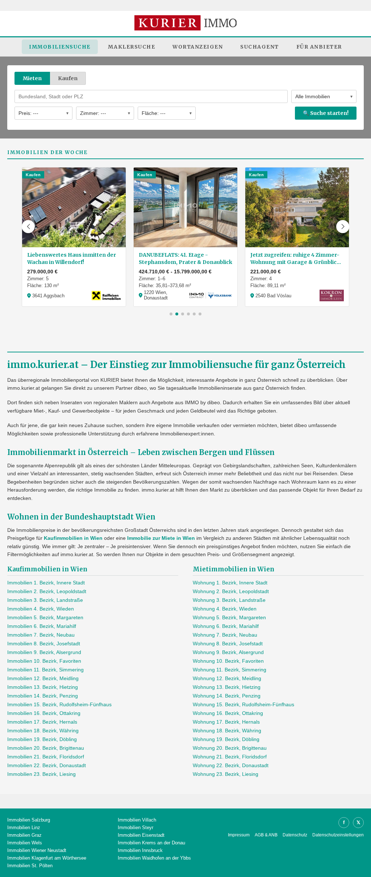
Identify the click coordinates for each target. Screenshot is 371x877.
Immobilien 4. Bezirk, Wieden (40, 609)
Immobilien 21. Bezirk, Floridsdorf (45, 757)
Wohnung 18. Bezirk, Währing (227, 730)
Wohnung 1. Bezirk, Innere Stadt (230, 583)
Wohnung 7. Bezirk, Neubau (225, 635)
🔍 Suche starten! (326, 113)
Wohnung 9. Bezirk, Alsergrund (228, 652)
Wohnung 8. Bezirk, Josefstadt (228, 643)
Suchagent (259, 47)
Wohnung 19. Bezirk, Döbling (226, 739)
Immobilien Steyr (135, 827)
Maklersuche (131, 47)
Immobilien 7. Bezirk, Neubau (41, 635)
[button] (28, 226)
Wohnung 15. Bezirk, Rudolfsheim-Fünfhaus (243, 704)
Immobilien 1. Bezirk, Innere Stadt (46, 583)
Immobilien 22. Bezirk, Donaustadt (46, 765)
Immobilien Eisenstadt (141, 835)
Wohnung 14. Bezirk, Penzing (226, 696)
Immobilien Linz (23, 827)
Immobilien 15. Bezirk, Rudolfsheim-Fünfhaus (59, 704)
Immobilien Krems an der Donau (151, 842)
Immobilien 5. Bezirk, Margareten (45, 617)
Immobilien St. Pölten (30, 865)
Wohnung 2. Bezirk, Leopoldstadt (231, 591)
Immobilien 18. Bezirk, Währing (43, 730)
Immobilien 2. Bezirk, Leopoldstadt (46, 591)
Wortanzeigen (197, 47)
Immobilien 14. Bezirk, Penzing (42, 696)
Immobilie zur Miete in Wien (161, 538)
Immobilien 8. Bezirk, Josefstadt (43, 643)
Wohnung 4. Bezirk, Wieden (225, 609)
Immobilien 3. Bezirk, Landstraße (45, 600)
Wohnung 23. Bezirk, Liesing (225, 774)
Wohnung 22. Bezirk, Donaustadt (230, 765)
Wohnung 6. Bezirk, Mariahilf (226, 626)
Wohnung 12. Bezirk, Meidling (227, 678)
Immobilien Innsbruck (140, 850)
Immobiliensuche (60, 47)
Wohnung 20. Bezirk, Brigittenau (230, 748)
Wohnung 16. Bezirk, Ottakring (228, 713)
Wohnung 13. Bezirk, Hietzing (226, 687)
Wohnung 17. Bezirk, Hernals (226, 722)
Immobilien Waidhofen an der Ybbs (154, 858)
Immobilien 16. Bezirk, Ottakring (43, 713)
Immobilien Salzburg (28, 820)
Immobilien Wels (24, 842)
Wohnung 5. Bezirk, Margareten (229, 617)
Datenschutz (295, 834)
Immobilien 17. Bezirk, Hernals (42, 722)
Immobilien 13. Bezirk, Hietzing (42, 687)
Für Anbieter (319, 47)
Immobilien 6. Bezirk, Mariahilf (41, 626)
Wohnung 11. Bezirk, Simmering (229, 670)
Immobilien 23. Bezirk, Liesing (41, 774)
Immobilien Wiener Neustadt (36, 850)
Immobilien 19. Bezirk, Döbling (42, 739)
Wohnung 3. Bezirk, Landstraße (229, 600)
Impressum (239, 834)
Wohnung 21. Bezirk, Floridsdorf (230, 757)
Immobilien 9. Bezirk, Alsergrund (44, 652)
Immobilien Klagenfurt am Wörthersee (46, 858)
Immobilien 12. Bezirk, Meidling (43, 678)
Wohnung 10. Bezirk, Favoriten (228, 661)
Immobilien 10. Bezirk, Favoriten (44, 661)
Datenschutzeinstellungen (338, 834)
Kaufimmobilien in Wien (73, 538)
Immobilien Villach (137, 820)
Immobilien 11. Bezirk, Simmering (45, 670)
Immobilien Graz (24, 835)
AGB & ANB (266, 834)
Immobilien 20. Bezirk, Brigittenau (45, 748)
